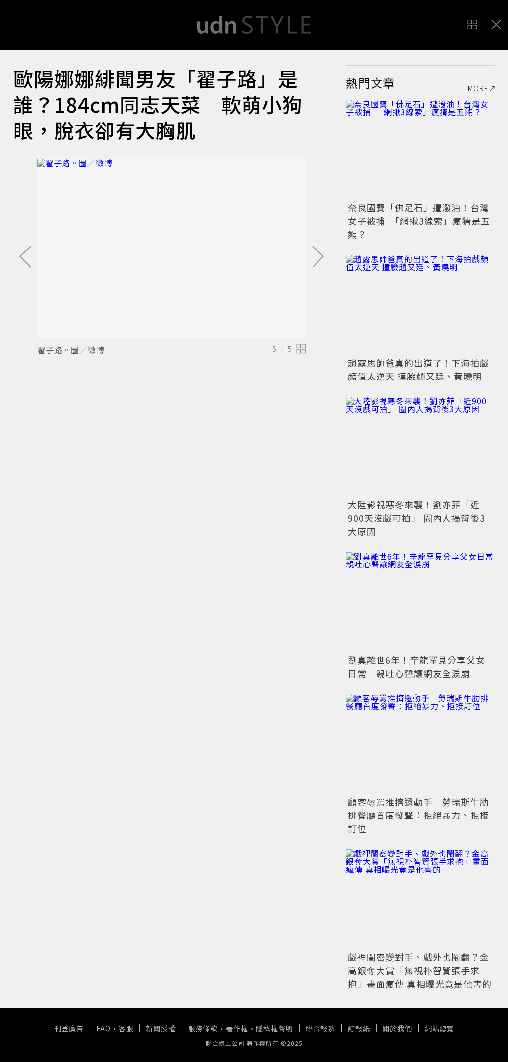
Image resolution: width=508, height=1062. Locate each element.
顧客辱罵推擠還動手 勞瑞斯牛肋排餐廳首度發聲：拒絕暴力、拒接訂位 (418, 815)
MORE (478, 88)
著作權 (237, 1028)
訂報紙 (359, 1028)
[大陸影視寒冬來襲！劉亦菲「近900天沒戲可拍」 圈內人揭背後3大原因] (420, 446)
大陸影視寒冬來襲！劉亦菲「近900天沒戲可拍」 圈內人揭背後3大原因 (416, 518)
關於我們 (397, 1028)
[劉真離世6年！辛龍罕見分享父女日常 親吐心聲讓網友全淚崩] (420, 601)
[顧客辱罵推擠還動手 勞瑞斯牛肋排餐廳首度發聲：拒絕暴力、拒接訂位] (420, 743)
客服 (126, 1028)
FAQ (103, 1028)
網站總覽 (439, 1028)
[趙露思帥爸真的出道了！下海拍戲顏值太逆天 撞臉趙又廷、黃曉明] (420, 304)
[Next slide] (318, 257)
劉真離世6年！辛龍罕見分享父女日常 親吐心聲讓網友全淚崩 (416, 666)
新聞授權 (161, 1028)
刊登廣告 (69, 1028)
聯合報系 (320, 1028)
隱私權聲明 (274, 1028)
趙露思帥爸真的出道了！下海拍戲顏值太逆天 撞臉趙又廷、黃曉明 (418, 369)
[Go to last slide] (25, 257)
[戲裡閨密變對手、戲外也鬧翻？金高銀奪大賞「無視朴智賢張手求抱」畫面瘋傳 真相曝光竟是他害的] (420, 898)
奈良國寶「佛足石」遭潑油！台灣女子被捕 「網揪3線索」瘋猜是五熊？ (419, 221)
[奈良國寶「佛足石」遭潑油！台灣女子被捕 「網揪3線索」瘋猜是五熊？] (420, 149)
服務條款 (203, 1028)
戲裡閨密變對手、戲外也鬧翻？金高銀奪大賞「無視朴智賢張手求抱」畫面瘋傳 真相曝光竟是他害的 (420, 970)
